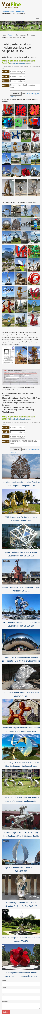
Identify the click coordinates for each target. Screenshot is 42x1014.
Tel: (3, 994)
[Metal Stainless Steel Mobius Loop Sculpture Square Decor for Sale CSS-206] (21, 606)
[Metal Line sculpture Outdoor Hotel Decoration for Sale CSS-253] (21, 922)
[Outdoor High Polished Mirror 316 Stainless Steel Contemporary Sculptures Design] (21, 747)
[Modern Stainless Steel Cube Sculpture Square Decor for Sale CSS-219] (21, 536)
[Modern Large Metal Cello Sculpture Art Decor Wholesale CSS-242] (21, 571)
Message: (5, 1001)
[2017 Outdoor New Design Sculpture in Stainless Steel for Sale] (21, 501)
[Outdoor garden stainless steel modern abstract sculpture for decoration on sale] (21, 957)
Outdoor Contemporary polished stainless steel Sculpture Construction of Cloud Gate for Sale (21, 660)
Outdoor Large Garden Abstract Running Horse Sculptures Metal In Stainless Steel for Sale (21, 836)
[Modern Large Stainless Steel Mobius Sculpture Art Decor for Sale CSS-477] (21, 887)
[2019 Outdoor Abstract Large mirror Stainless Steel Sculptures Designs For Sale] (21, 466)
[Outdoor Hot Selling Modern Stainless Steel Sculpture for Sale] (21, 677)
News (10, 35)
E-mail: (4, 987)
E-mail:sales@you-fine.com (13, 11)
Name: (4, 980)
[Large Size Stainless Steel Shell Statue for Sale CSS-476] (21, 852)
